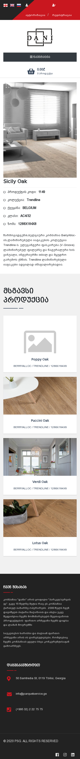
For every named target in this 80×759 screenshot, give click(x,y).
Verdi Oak (40, 482)
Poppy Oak (40, 359)
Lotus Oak (40, 543)
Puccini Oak (40, 420)
